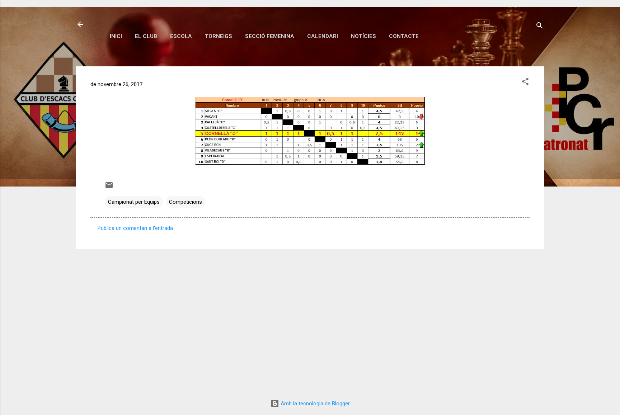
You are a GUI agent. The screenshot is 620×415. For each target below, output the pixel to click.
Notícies (363, 36)
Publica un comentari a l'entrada (135, 228)
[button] (525, 82)
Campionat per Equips (134, 202)
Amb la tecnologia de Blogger (314, 403)
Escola (181, 36)
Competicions (185, 202)
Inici (116, 36)
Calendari (322, 36)
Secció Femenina (269, 36)
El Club (146, 36)
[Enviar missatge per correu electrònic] (109, 187)
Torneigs (218, 36)
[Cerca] (539, 27)
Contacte (404, 36)
